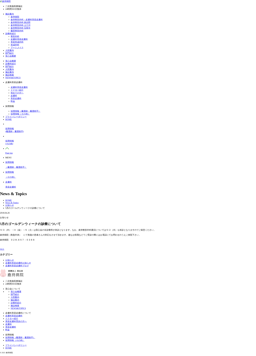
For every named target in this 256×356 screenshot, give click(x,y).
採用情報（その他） (20, 114)
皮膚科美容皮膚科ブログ (17, 266)
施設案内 (9, 14)
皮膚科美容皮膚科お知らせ (18, 263)
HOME (8, 119)
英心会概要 (10, 56)
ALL (2, 249)
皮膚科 (14, 96)
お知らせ (9, 260)
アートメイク (17, 47)
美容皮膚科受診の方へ (16, 321)
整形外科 (15, 36)
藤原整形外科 (17, 31)
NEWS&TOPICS (13, 77)
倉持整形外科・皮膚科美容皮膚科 (27, 19)
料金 (13, 101)
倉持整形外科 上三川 (20, 25)
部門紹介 (9, 53)
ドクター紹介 (17, 90)
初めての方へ (17, 93)
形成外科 (15, 45)
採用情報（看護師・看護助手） (26, 111)
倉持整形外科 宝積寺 (20, 28)
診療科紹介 (10, 33)
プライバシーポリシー (16, 117)
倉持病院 (15, 17)
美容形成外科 (17, 42)
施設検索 (9, 75)
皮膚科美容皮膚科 (19, 39)
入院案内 (9, 50)
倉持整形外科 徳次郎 (20, 22)
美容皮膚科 (16, 98)
